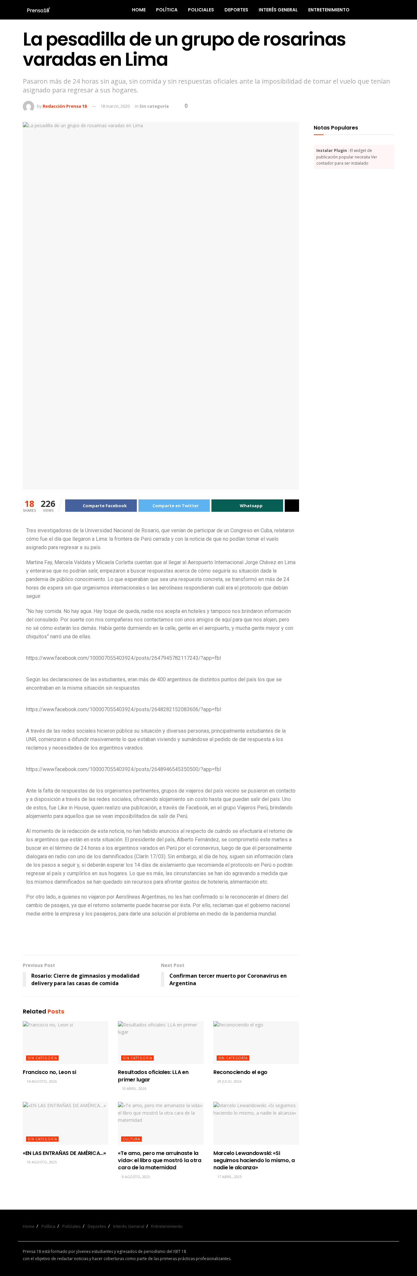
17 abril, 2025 (229, 1176)
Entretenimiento (329, 10)
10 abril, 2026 (133, 1088)
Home (139, 10)
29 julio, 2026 (228, 1081)
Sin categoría (154, 106)
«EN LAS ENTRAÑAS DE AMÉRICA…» (64, 1153)
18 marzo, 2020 (115, 106)
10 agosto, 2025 (41, 1162)
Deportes (236, 10)
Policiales (201, 10)
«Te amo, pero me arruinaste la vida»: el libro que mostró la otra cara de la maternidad (159, 1160)
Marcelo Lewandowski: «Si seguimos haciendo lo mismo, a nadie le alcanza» (254, 1160)
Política (167, 10)
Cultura (131, 1139)
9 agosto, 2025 (135, 1176)
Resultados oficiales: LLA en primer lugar (153, 1075)
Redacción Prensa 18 (65, 106)
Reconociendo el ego (240, 1072)
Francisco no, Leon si (49, 1072)
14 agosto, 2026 (41, 1081)
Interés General (278, 10)
